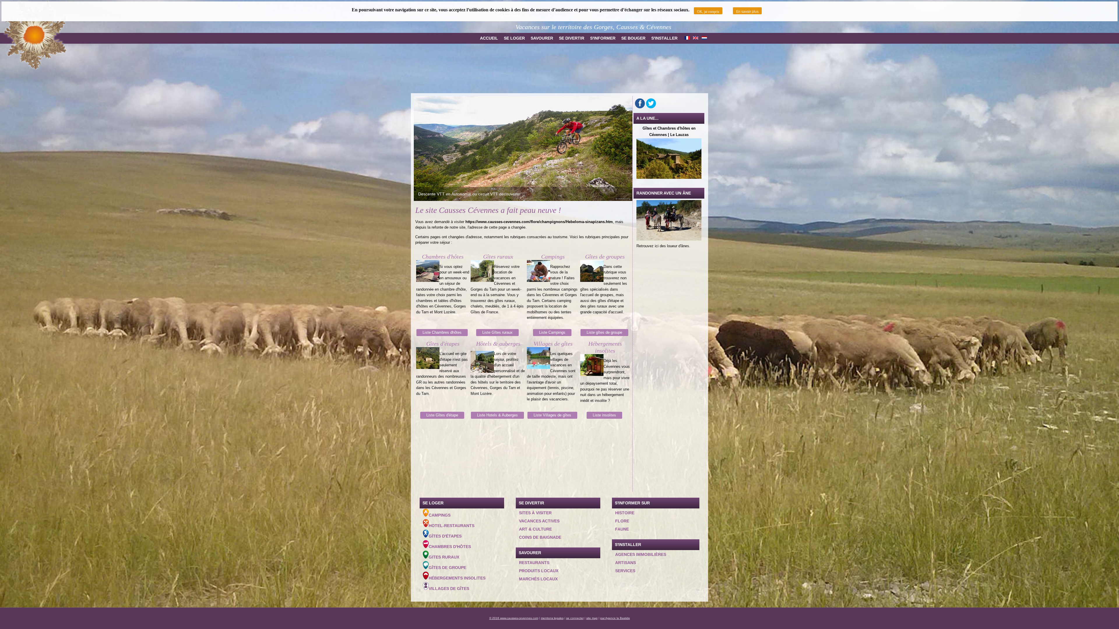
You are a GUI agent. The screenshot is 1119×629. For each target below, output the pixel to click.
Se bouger (633, 38)
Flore (622, 521)
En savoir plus (747, 12)
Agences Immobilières (640, 554)
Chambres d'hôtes (450, 546)
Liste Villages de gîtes (552, 415)
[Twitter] (651, 103)
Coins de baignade (540, 537)
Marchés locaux (538, 579)
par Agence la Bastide (615, 618)
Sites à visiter (535, 512)
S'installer (664, 38)
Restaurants (534, 562)
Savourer (542, 38)
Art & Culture (535, 529)
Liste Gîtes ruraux (497, 332)
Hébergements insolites (457, 578)
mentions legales (552, 618)
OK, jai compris (708, 12)
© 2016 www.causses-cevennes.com (513, 618)
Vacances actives (539, 521)
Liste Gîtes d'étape (442, 415)
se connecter (575, 618)
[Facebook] (639, 103)
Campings (440, 515)
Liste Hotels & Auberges (497, 415)
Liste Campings (552, 332)
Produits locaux (538, 570)
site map (592, 618)
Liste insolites (604, 415)
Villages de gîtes (449, 588)
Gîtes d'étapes (445, 536)
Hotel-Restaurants (451, 525)
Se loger (514, 38)
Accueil (489, 38)
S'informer (602, 38)
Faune (622, 529)
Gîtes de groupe (447, 567)
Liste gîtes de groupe (604, 332)
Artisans (625, 562)
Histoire (624, 512)
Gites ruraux (444, 557)
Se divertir (571, 38)
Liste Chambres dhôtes (442, 332)
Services (625, 570)
